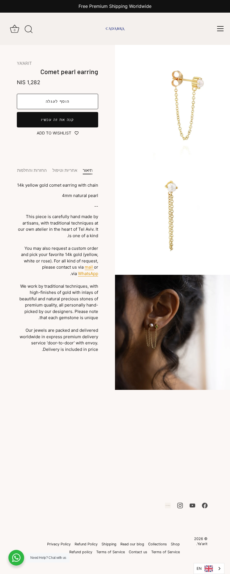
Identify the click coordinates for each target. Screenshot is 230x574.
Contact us (138, 552)
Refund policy (80, 552)
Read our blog (132, 544)
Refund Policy (86, 544)
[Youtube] (192, 505)
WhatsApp (88, 273)
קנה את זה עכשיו (57, 119)
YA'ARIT (24, 63)
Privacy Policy (59, 544)
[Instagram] (180, 505)
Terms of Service (165, 552)
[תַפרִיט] (220, 28)
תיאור (88, 170)
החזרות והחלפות (32, 170)
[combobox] (209, 568)
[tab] (90, 170)
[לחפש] (28, 29)
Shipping (109, 544)
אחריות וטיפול (64, 170)
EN (199, 568)
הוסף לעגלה (58, 101)
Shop (175, 544)
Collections (157, 544)
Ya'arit (202, 544)
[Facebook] (205, 505)
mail (89, 267)
